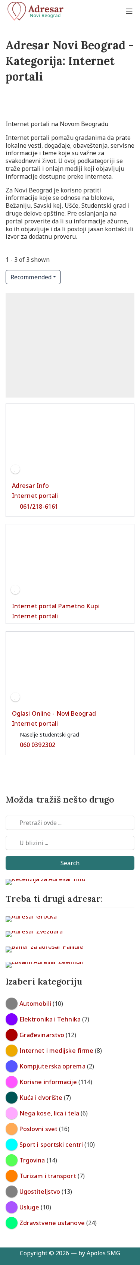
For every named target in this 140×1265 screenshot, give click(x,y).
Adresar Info (30, 485)
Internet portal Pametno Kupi (56, 606)
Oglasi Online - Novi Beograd (54, 713)
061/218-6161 (39, 506)
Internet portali (35, 495)
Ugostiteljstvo (39, 1191)
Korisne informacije (48, 1082)
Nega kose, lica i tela (49, 1113)
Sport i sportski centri (51, 1144)
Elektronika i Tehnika (50, 1019)
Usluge (29, 1207)
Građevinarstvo (41, 1035)
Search (70, 863)
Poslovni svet (38, 1129)
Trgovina (32, 1160)
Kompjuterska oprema (52, 1066)
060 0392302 (37, 744)
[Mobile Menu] (129, 11)
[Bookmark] (15, 469)
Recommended (31, 277)
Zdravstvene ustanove (52, 1223)
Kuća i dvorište (41, 1097)
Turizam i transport (47, 1176)
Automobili (35, 1003)
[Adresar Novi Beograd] (35, 11)
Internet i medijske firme (56, 1050)
